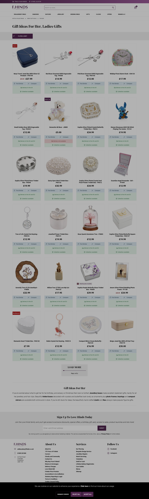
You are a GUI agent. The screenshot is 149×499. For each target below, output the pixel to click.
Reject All (76, 494)
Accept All (88, 494)
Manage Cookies (63, 494)
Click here (84, 486)
